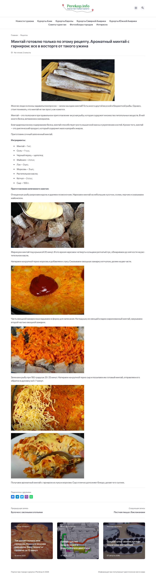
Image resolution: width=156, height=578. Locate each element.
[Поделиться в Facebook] (13, 497)
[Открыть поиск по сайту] (142, 8)
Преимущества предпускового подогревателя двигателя (75, 544)
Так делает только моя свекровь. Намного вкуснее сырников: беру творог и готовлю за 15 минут (30, 545)
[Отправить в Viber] (26, 497)
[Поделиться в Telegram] (17, 497)
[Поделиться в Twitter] (22, 497)
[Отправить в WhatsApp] (31, 497)
